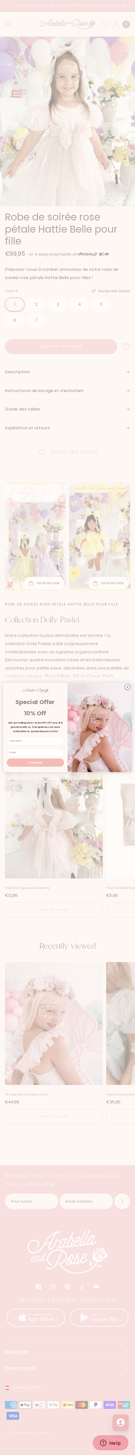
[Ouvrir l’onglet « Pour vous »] (120, 1422)
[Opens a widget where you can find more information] (110, 1443)
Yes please (35, 762)
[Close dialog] (127, 687)
